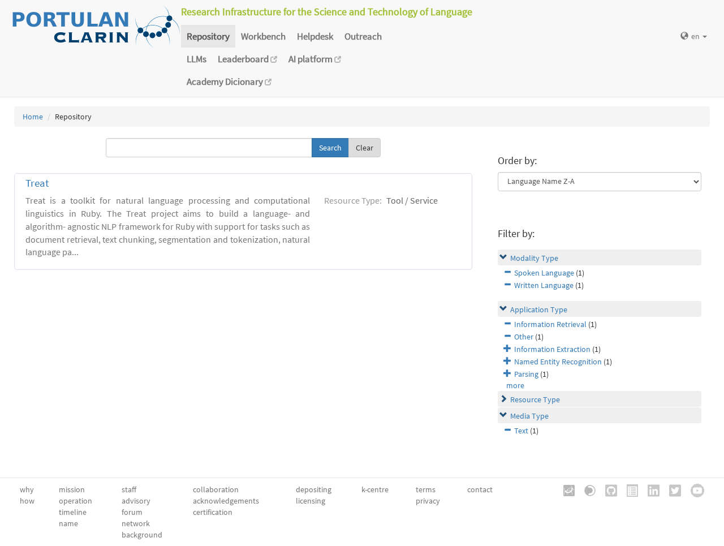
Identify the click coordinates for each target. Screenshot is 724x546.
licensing (310, 501)
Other (523, 337)
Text (521, 430)
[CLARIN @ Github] (607, 489)
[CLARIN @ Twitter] (671, 489)
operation (75, 501)
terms (426, 489)
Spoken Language (544, 273)
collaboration (216, 489)
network (136, 523)
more (515, 385)
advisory (136, 501)
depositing (313, 489)
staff (129, 489)
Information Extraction (552, 349)
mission (72, 489)
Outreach (363, 36)
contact (480, 489)
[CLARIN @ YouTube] (693, 489)
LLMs (196, 59)
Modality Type (534, 258)
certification (212, 512)
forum (132, 512)
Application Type (538, 309)
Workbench (263, 36)
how (27, 501)
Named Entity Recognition (558, 361)
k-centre (375, 489)
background (142, 535)
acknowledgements (226, 501)
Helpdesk (315, 36)
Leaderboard (244, 59)
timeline (73, 512)
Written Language (544, 285)
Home (33, 116)
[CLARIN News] (628, 489)
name (68, 523)
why (27, 489)
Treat (37, 183)
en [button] (696, 36)
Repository (208, 36)
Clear (364, 148)
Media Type (529, 416)
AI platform (311, 59)
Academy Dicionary (226, 81)
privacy (428, 501)
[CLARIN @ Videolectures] (586, 489)
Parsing (526, 374)
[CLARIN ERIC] (565, 489)
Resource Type (535, 399)
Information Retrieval (550, 324)
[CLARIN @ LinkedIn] (650, 489)
